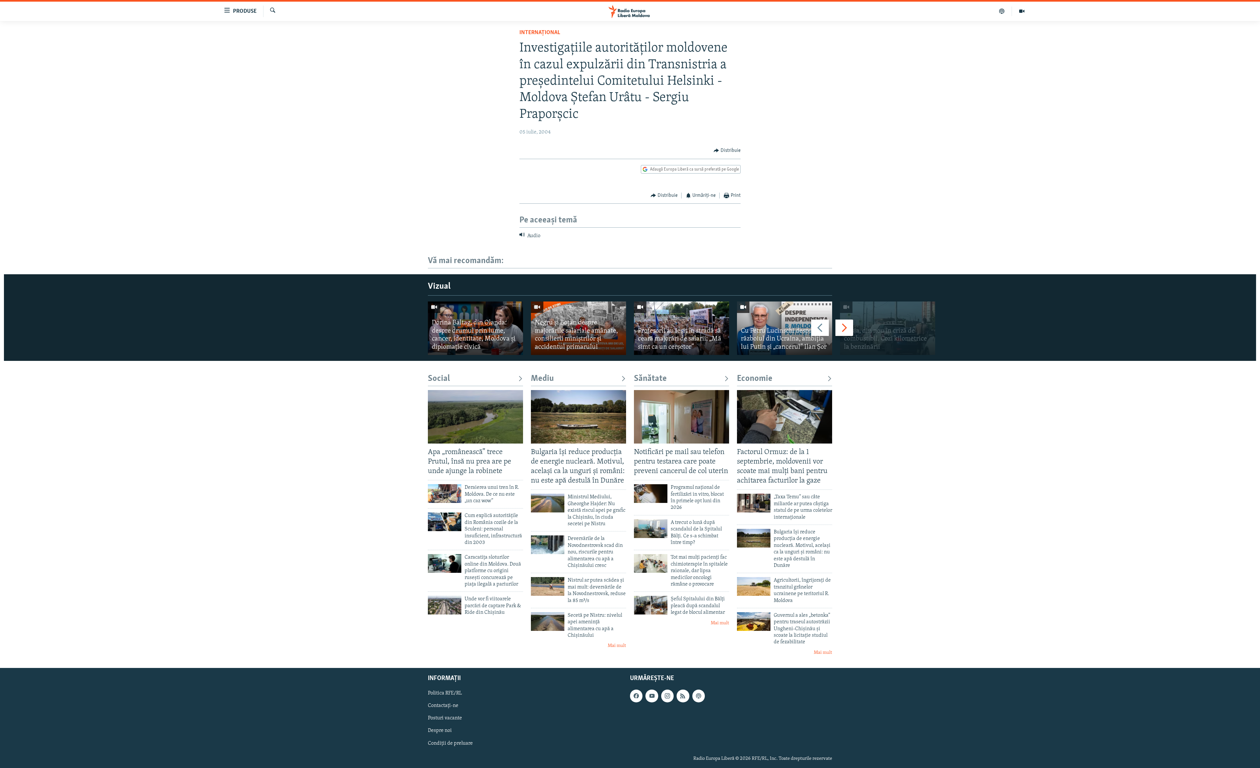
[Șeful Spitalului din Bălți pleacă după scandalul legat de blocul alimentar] (650, 605)
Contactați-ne (443, 706)
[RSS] (683, 696)
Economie (754, 378)
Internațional (539, 33)
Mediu (542, 378)
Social (439, 378)
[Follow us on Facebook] (636, 696)
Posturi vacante (445, 718)
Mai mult (617, 645)
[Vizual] (1022, 11)
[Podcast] (1002, 11)
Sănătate (650, 378)
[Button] (727, 150)
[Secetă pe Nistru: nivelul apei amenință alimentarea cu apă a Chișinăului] (547, 621)
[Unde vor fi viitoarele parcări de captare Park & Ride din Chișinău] (444, 605)
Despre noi (440, 731)
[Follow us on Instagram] (667, 696)
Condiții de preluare (450, 743)
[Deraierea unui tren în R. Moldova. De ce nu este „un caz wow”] (444, 493)
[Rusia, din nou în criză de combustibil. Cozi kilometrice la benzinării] (887, 328)
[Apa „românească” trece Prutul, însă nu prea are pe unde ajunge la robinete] (475, 417)
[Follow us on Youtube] (651, 696)
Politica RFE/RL (445, 693)
